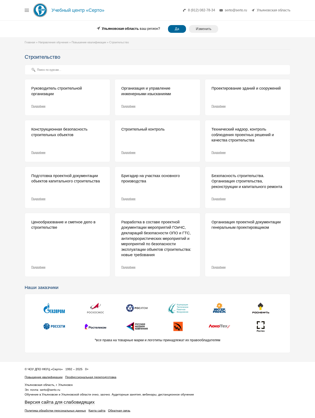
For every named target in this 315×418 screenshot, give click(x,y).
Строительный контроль (143, 129)
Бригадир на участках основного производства (150, 178)
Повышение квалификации (44, 377)
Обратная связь (119, 410)
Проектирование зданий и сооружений (246, 88)
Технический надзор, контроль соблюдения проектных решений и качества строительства (243, 134)
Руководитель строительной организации (56, 91)
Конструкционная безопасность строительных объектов (59, 132)
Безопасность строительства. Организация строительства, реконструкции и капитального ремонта (247, 181)
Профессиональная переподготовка (90, 377)
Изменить (203, 29)
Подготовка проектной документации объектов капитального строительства (65, 178)
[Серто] (40, 17)
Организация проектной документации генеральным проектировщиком (246, 225)
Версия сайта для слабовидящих (60, 402)
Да (177, 29)
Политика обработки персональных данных (55, 410)
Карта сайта (96, 410)
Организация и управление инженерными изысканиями (146, 91)
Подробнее (38, 106)
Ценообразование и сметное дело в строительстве (63, 225)
